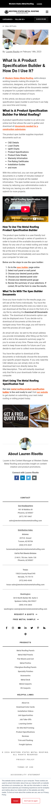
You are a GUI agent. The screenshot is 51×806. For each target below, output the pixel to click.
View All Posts (10, 26)
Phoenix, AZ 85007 (25, 513)
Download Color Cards (25, 707)
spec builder (22, 267)
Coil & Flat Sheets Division (25, 553)
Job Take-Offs (25, 719)
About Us (25, 703)
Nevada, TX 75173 (25, 577)
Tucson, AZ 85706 (25, 541)
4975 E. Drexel (25, 538)
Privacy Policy (25, 760)
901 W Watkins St (25, 509)
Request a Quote (24, 614)
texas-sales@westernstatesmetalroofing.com (25, 585)
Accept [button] (15, 801)
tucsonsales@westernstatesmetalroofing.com (25, 549)
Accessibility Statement (25, 775)
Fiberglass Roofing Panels (25, 667)
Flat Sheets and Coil (25, 659)
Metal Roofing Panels (25, 650)
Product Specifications (25, 732)
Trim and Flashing (25, 740)
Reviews (25, 736)
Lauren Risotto (12, 51)
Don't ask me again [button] (31, 801)
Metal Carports (25, 684)
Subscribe (41, 19)
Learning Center (25, 724)
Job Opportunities (25, 715)
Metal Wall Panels (25, 655)
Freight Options (25, 744)
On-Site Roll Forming (25, 728)
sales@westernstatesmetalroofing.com (25, 521)
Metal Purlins (25, 663)
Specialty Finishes (25, 671)
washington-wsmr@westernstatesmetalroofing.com (25, 609)
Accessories (25, 676)
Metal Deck (25, 680)
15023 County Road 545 (25, 573)
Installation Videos (25, 711)
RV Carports (25, 688)
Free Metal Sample (24, 619)
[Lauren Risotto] (8, 44)
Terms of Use (26, 767)
